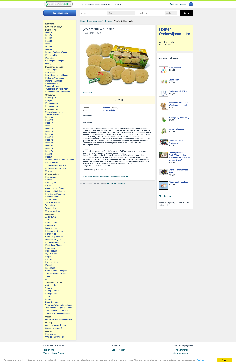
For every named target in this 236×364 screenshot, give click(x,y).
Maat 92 (48, 154)
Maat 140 (49, 134)
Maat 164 (49, 145)
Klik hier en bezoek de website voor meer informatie (105, 177)
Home (82, 21)
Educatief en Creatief (54, 231)
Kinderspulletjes (52, 197)
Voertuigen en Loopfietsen (56, 310)
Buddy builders (175, 68)
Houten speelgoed (53, 239)
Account (183, 4)
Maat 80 (48, 46)
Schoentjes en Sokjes (54, 61)
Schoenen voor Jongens (55, 165)
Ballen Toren (174, 80)
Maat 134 (49, 131)
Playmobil (49, 256)
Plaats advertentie (180, 350)
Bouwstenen (50, 225)
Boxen (48, 185)
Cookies (200, 360)
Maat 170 (49, 148)
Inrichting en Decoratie (55, 194)
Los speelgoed (52, 291)
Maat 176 (49, 151)
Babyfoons (50, 72)
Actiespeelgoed (52, 285)
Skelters (49, 299)
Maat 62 (48, 38)
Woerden (106, 108)
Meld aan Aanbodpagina (115, 183)
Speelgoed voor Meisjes (56, 273)
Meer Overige (165, 196)
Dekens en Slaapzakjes (55, 81)
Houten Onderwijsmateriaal (175, 31)
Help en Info (48, 350)
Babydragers (50, 97)
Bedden (48, 180)
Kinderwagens (51, 103)
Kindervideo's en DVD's (55, 242)
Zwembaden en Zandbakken (57, 313)
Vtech (47, 276)
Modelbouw (50, 248)
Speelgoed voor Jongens (56, 271)
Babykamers (50, 177)
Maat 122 (49, 126)
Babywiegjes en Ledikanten (57, 75)
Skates (48, 296)
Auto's (48, 220)
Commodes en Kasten (54, 188)
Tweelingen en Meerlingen (56, 89)
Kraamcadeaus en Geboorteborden (53, 85)
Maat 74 (48, 44)
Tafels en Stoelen (52, 202)
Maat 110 (49, 120)
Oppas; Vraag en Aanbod (55, 325)
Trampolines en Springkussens (58, 308)
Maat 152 (49, 140)
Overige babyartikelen (54, 337)
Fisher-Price (50, 234)
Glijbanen (49, 288)
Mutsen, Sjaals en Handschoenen (59, 160)
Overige (48, 63)
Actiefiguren (50, 217)
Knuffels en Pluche (53, 245)
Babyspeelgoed (52, 222)
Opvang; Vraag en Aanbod (56, 328)
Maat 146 (49, 137)
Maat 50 (48, 32)
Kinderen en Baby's (95, 21)
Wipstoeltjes (50, 208)
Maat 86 (48, 49)
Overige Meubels (52, 211)
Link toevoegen (118, 350)
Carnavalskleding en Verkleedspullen (54, 113)
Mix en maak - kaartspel (178, 182)
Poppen (48, 259)
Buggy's (48, 100)
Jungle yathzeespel (176, 129)
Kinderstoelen (51, 199)
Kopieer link (87, 92)
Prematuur (49, 58)
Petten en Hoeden (53, 55)
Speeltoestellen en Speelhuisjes (59, 305)
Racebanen (50, 268)
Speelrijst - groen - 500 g (179, 117)
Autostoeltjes (51, 69)
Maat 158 (49, 143)
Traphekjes (50, 205)
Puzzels (49, 265)
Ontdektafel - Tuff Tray (178, 91)
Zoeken (186, 13)
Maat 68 (48, 41)
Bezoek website (109, 110)
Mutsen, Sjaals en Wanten (56, 52)
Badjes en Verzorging (54, 78)
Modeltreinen (51, 251)
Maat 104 (49, 117)
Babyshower (50, 334)
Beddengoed (50, 182)
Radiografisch (51, 293)
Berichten (174, 4)
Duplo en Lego (51, 228)
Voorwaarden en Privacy (53, 353)
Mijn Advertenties (180, 353)
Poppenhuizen (51, 262)
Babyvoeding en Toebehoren (57, 92)
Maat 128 (49, 128)
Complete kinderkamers (55, 191)
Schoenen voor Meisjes (55, 168)
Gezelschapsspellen (54, 237)
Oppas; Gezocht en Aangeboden (59, 319)
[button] (117, 62)
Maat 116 (49, 123)
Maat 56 (48, 35)
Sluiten (225, 360)
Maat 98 (48, 157)
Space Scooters (52, 302)
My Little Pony (51, 254)
